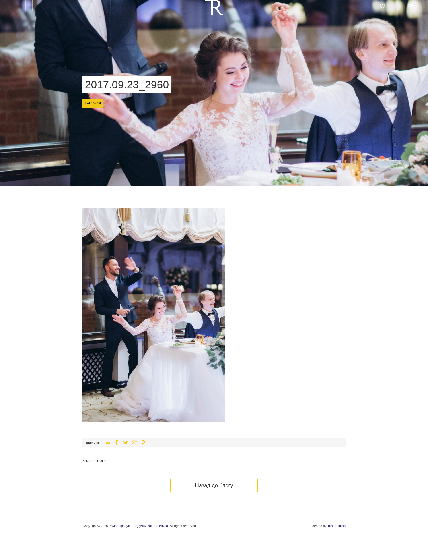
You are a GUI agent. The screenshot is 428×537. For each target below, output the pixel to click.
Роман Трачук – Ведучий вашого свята (138, 526)
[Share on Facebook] (116, 442)
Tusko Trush (336, 526)
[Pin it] (143, 442)
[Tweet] (125, 442)
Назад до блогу (214, 485)
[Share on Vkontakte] (107, 442)
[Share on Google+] (134, 442)
